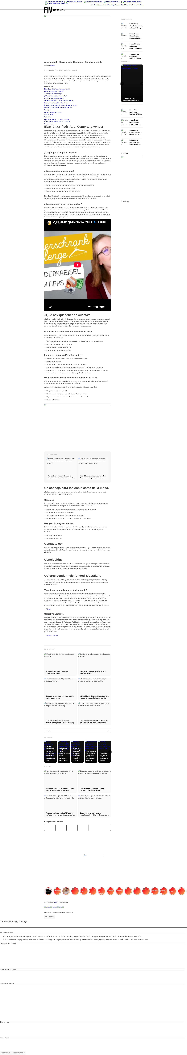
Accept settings (5, 1052)
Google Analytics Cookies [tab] (8, 969)
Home (45, 70)
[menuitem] (141, 10)
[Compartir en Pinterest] (83, 827)
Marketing (54, 907)
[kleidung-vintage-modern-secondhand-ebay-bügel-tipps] (77, 37)
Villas (60, 907)
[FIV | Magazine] (54, 10)
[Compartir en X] (61, 827)
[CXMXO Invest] (63, 907)
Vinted (48, 609)
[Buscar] (141, 10)
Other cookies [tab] (4, 1022)
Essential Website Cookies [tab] (8, 943)
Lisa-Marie (52, 65)
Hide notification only (18, 1052)
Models (48, 907)
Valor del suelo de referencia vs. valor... (123, 5)
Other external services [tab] (7, 984)
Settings (51, 917)
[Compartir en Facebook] (49, 827)
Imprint (55, 902)
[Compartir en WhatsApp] (72, 827)
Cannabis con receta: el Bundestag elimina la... (98, 5)
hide (52, 87)
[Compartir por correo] (105, 827)
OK (46, 917)
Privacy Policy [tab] (4, 1038)
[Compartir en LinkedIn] (94, 827)
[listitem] (48, 892)
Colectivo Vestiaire (52, 635)
